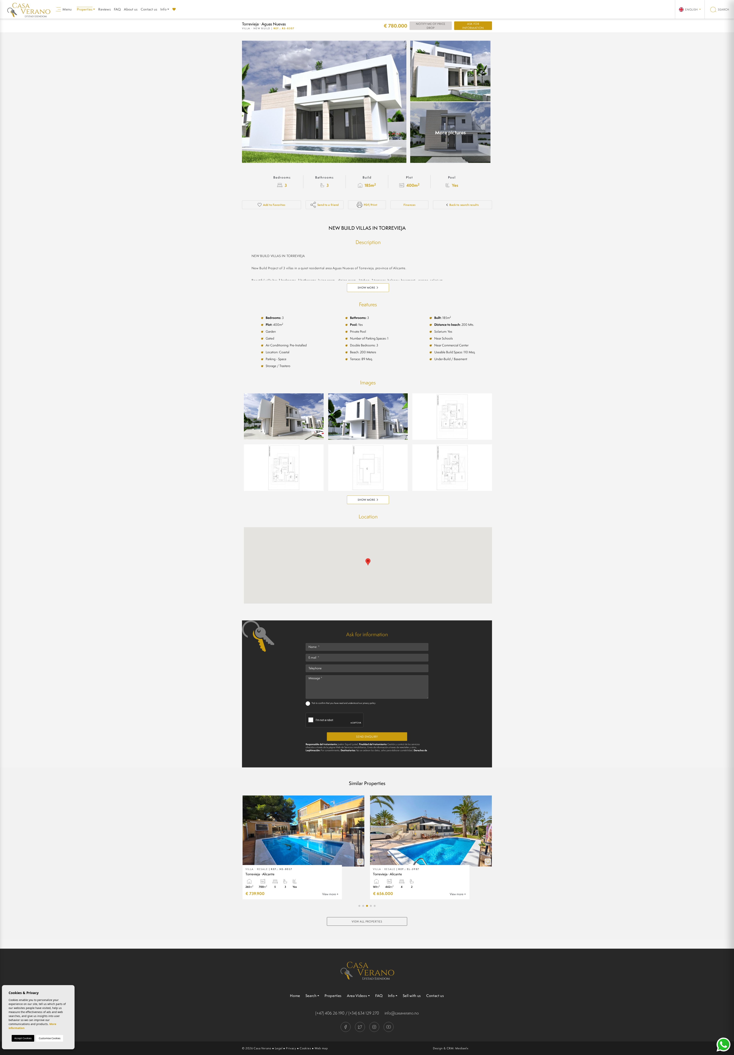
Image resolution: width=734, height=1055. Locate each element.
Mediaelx (461, 1048)
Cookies (305, 1048)
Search (723, 9)
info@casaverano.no (402, 1013)
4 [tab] (371, 906)
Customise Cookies (49, 1038)
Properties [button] (84, 9)
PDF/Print (370, 205)
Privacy (291, 1048)
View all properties (367, 921)
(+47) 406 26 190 (329, 1013)
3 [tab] (367, 906)
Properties (333, 995)
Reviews (104, 9)
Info (163, 9)
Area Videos (357, 995)
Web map (321, 1048)
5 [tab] (375, 906)
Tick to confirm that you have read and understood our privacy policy (343, 703)
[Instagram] (374, 1026)
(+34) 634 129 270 (363, 1013)
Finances (410, 205)
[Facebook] (346, 1026)
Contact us (149, 9)
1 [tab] (359, 906)
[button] (368, 500)
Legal (279, 1048)
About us (130, 9)
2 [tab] (363, 906)
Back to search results (464, 205)
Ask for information (473, 26)
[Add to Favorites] (360, 862)
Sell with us (412, 995)
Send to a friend (328, 205)
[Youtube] (389, 1026)
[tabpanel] (303, 847)
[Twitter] (360, 1026)
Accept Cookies (23, 1038)
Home (295, 995)
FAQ (117, 9)
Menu (67, 9)
